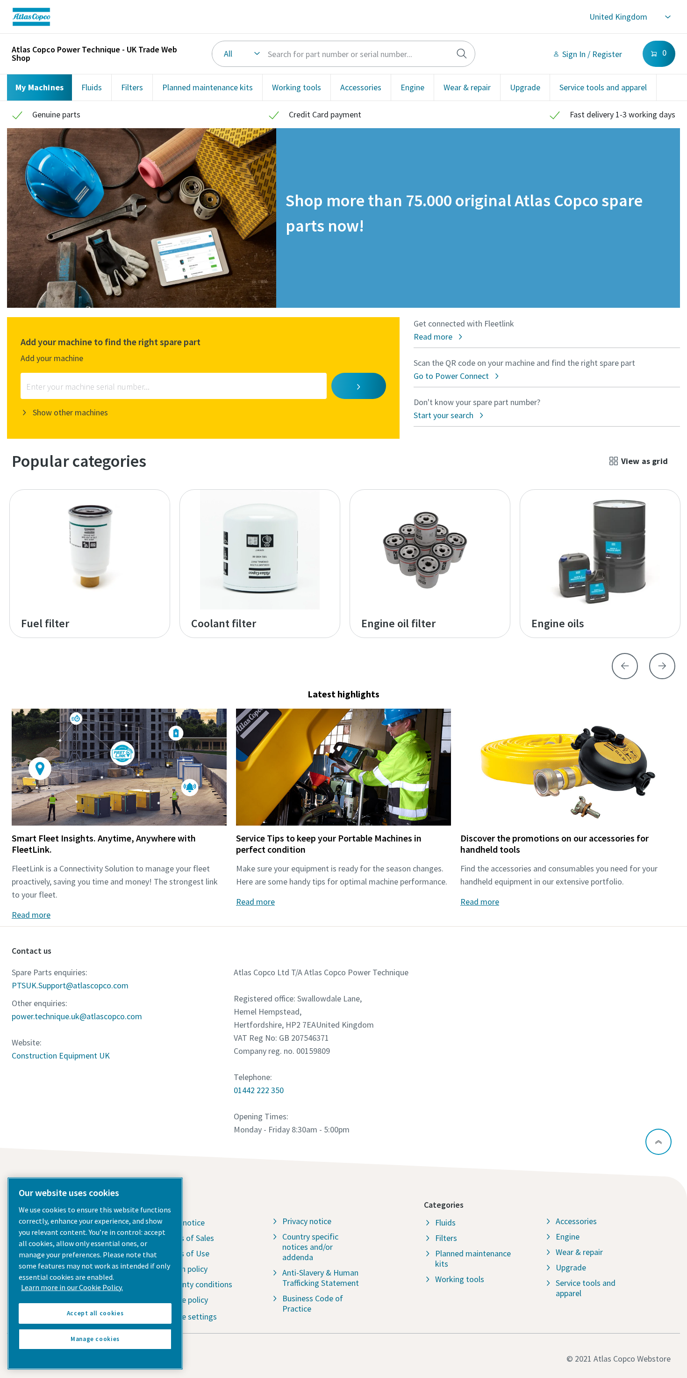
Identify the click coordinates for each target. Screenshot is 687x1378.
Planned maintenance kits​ (207, 87)
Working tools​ (296, 87)
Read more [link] (31, 914)
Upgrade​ (525, 87)
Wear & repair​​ (467, 87)
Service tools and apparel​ (603, 87)
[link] (164, 16)
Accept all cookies (95, 1313)
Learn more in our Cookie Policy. (72, 1287)
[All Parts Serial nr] (344, 54)
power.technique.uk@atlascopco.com (77, 1016)
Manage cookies (95, 1339)
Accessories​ (360, 87)
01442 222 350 (259, 1090)
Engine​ (412, 87)
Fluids (91, 87)
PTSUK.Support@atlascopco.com (70, 985)
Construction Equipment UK (61, 1055)
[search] (462, 53)
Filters (132, 87)
